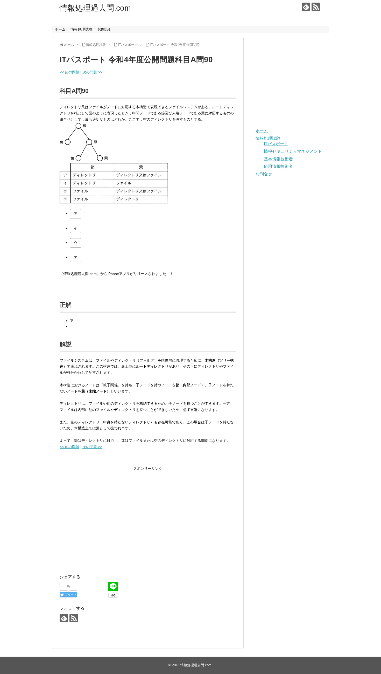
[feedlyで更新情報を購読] (306, 7)
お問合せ (104, 29)
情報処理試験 (81, 29)
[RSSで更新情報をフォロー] (316, 7)
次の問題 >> (92, 72)
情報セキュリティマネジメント (293, 151)
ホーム (60, 29)
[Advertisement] (103, 524)
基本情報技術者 (278, 159)
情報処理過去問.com (95, 8)
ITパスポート (276, 144)
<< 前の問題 (69, 72)
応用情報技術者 (278, 166)
